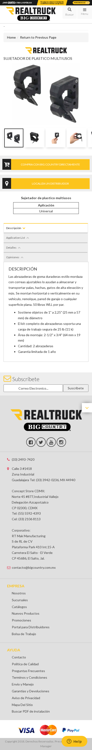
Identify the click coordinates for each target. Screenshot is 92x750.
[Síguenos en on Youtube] (51, 442)
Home (11, 37)
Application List (15, 237)
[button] (69, 12)
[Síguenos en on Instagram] (61, 442)
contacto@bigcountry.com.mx (34, 567)
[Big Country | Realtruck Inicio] (31, 14)
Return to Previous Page (38, 37)
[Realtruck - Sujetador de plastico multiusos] (46, 50)
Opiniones (12, 257)
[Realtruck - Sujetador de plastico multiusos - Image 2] (34, 137)
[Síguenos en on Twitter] (41, 442)
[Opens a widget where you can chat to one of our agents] (74, 742)
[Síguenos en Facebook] (31, 442)
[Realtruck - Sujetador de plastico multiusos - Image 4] (76, 137)
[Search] (69, 12)
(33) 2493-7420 (23, 459)
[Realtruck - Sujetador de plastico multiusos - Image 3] (55, 137)
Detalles (11, 247)
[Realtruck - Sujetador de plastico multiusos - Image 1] (13, 137)
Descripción (13, 228)
